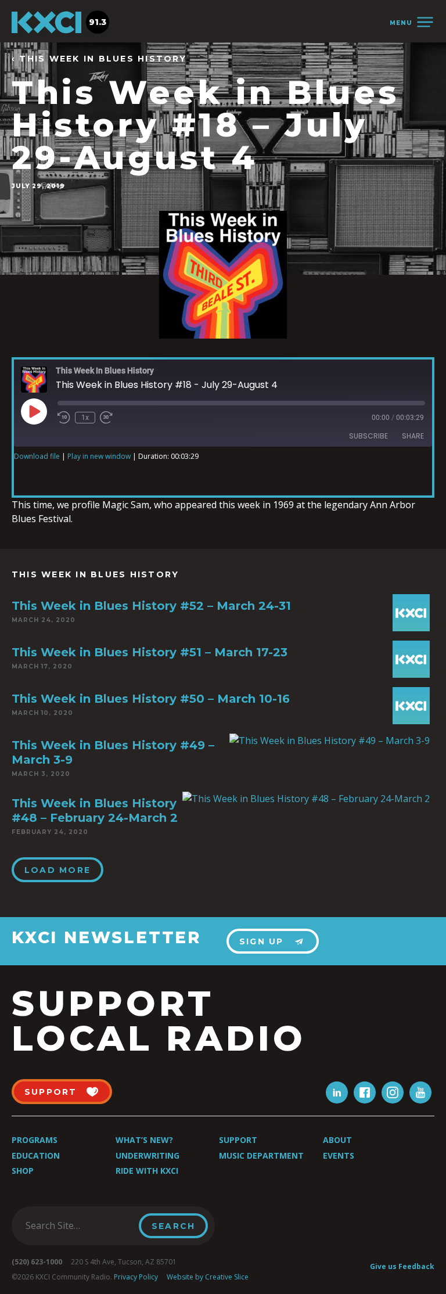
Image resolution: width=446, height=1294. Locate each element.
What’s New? (144, 1139)
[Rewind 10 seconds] (63, 418)
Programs (34, 1139)
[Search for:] (79, 1225)
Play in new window (99, 456)
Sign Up (261, 941)
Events (338, 1155)
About (337, 1139)
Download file (37, 456)
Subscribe (368, 436)
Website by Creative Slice (208, 1277)
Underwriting (147, 1155)
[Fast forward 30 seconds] (106, 418)
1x (85, 418)
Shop (23, 1170)
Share (413, 436)
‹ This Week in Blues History (99, 59)
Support (238, 1139)
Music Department (261, 1155)
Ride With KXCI (147, 1170)
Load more (57, 870)
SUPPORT (50, 1092)
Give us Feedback (402, 1266)
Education (36, 1155)
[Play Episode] (33, 411)
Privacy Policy (136, 1277)
